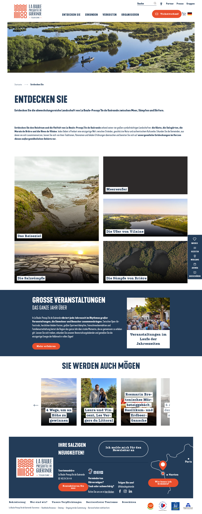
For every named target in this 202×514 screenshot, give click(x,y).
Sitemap (61, 508)
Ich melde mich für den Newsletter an (123, 449)
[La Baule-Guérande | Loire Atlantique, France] (28, 11)
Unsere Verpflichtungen (67, 502)
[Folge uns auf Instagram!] (125, 491)
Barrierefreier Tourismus (102, 502)
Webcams (195, 260)
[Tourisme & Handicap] (175, 506)
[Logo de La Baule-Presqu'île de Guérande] (34, 467)
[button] (190, 14)
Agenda (195, 268)
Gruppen (190, 3)
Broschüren (195, 276)
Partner (170, 3)
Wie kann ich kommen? (163, 482)
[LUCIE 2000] (150, 506)
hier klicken (109, 491)
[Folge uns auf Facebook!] (120, 491)
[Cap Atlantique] (188, 506)
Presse (180, 3)
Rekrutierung (17, 502)
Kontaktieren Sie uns (73, 487)
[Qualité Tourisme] (163, 506)
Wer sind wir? (38, 502)
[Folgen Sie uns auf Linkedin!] (130, 491)
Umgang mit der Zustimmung (76, 508)
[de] (190, 14)
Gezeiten (195, 251)
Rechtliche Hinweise (49, 508)
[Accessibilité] (161, 4)
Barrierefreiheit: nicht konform (99, 508)
